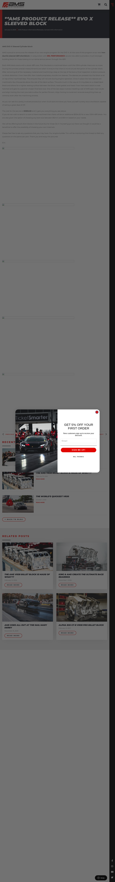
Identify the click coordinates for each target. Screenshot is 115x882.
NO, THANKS (78, 457)
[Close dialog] (96, 412)
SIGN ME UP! (78, 450)
